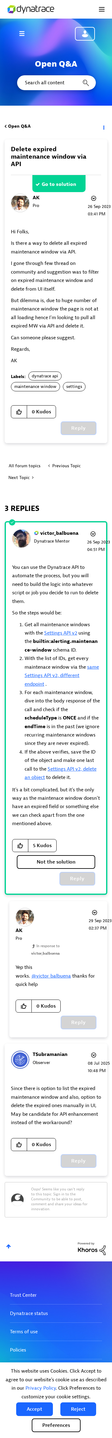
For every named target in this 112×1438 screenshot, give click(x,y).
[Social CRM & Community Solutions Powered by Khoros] (92, 1248)
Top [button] (8, 1246)
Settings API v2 (60, 633)
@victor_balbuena (51, 976)
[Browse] (25, 33)
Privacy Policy (41, 1388)
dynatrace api (45, 376)
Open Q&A (19, 126)
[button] (34, 1409)
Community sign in (85, 34)
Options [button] (103, 126)
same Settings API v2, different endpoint (62, 675)
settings (74, 386)
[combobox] (56, 82)
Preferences (56, 1425)
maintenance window (35, 386)
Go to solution (59, 184)
